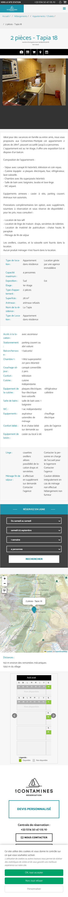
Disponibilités (46, 53)
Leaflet (49, 651)
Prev (14, 715)
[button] (65, 2)
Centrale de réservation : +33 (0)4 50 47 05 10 (34, 827)
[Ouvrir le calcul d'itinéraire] (4, 590)
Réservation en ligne (34, 53)
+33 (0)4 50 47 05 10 (44, 2)
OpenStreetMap (61, 651)
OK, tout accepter (34, 872)
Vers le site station (11, 2)
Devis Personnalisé (34, 809)
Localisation (40, 53)
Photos (21, 53)
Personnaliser (34, 889)
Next (53, 715)
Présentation (28, 53)
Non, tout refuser (34, 881)
